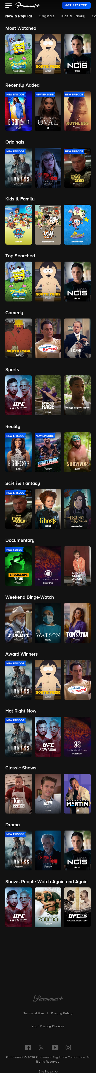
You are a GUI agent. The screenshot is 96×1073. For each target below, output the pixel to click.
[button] (9, 6)
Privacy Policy (62, 1013)
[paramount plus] (27, 5)
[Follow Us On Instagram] (68, 1047)
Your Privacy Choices (48, 1026)
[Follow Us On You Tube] (55, 1047)
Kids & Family (73, 16)
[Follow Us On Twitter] (41, 1047)
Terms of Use (33, 1013)
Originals (47, 16)
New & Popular (18, 16)
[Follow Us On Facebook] (28, 1047)
